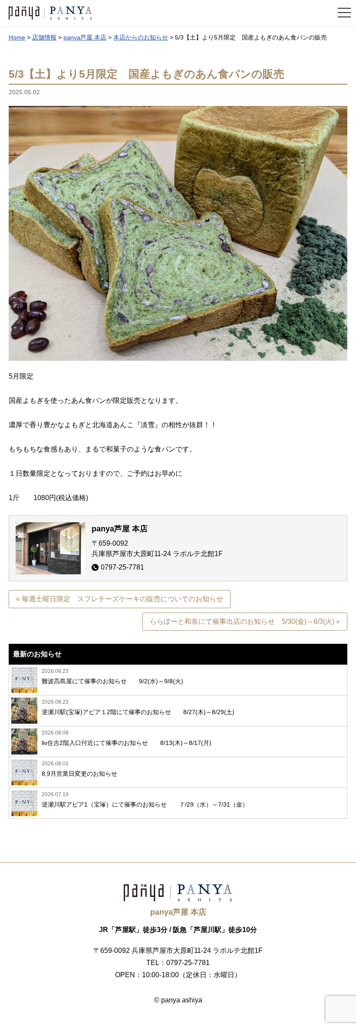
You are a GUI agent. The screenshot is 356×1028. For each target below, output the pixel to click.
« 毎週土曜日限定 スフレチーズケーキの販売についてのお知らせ (119, 599)
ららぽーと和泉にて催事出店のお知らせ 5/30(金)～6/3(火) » (245, 621)
